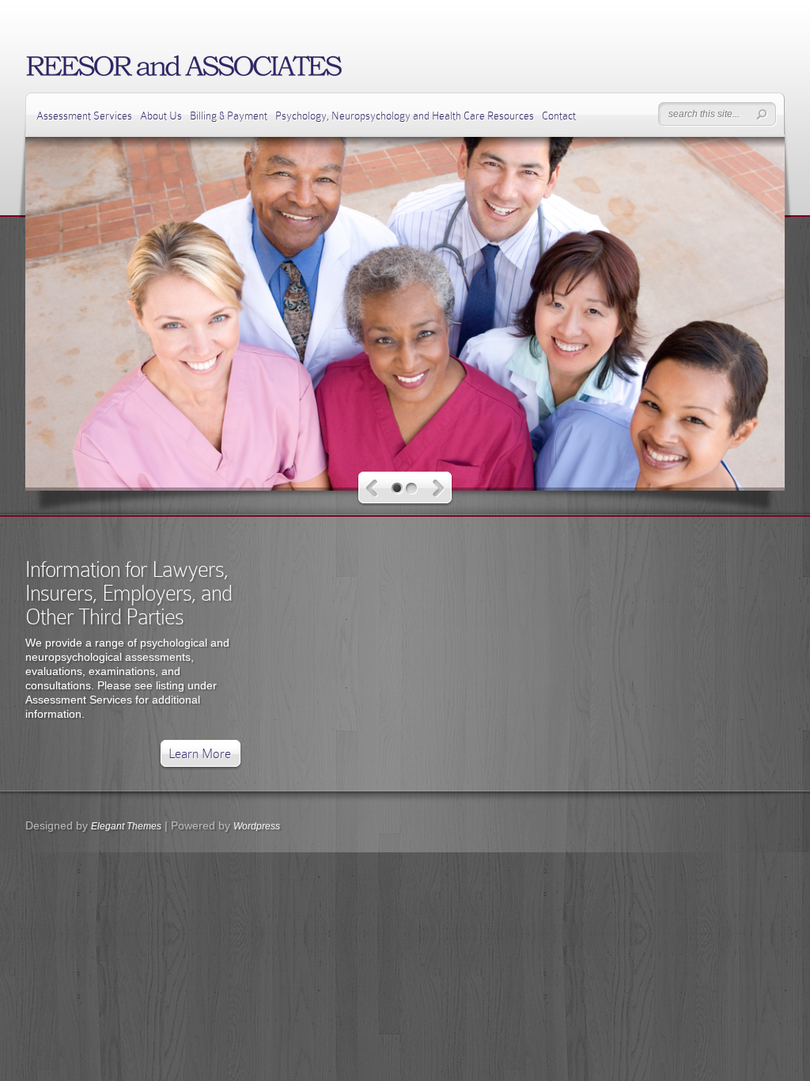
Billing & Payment (228, 115)
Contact (559, 115)
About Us (161, 115)
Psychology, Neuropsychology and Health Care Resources (404, 115)
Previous (372, 489)
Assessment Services (84, 115)
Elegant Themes (126, 826)
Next (439, 489)
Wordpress (256, 826)
